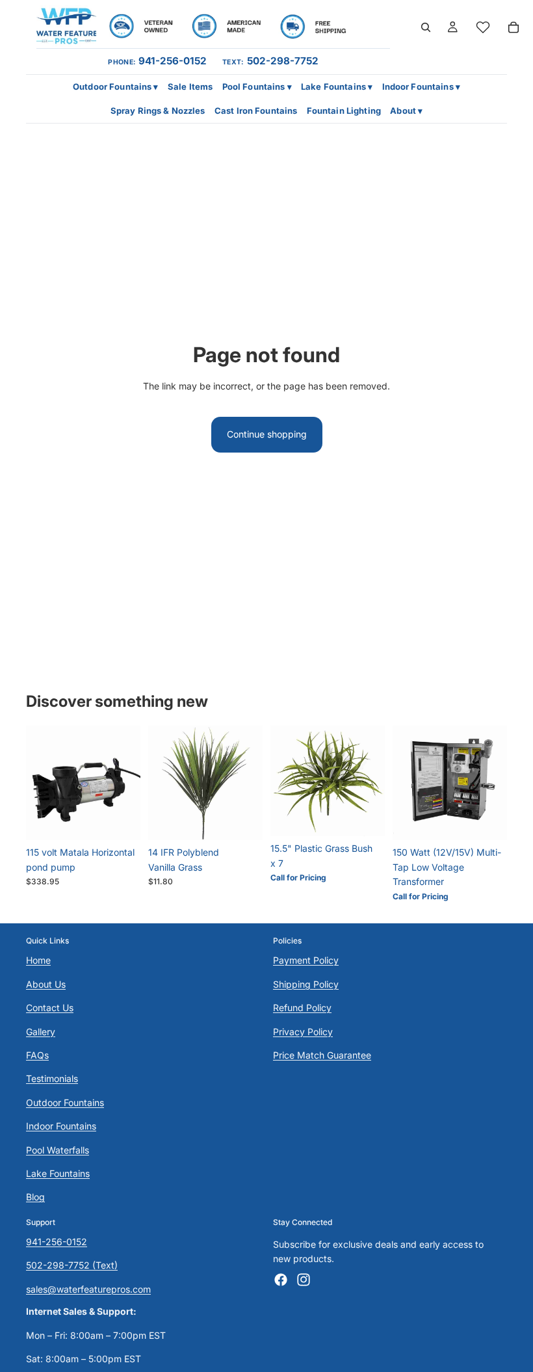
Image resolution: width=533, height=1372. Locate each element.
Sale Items (190, 86)
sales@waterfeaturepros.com (88, 1288)
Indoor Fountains (61, 1125)
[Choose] (120, 820)
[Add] (242, 820)
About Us (46, 983)
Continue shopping (267, 434)
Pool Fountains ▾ (257, 86)
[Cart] (513, 27)
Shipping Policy (306, 983)
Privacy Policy (303, 1030)
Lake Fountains (58, 1173)
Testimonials (52, 1078)
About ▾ (406, 110)
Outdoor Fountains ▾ (115, 86)
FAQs (37, 1055)
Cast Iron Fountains (255, 110)
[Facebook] (281, 1279)
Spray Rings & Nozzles (157, 110)
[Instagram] (303, 1279)
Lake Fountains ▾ (336, 86)
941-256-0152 (172, 61)
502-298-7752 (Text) (72, 1265)
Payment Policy (306, 960)
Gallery (40, 1030)
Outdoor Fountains (65, 1101)
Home (38, 960)
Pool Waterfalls (57, 1149)
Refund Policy (302, 1007)
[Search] (425, 27)
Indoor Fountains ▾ (421, 86)
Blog (35, 1196)
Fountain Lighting (344, 110)
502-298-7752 (282, 61)
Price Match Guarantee (322, 1055)
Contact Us (49, 1007)
